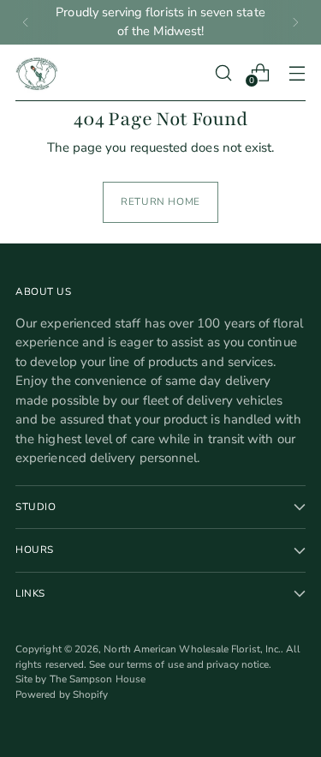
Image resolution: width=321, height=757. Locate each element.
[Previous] (26, 22)
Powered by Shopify (61, 694)
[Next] (295, 22)
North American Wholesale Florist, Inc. (192, 649)
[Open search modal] (223, 72)
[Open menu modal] (296, 72)
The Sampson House (98, 679)
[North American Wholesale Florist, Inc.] (36, 72)
